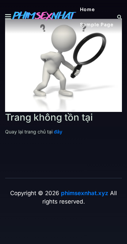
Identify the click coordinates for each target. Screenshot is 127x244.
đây (58, 131)
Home (87, 9)
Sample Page (96, 24)
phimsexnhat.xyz (84, 193)
